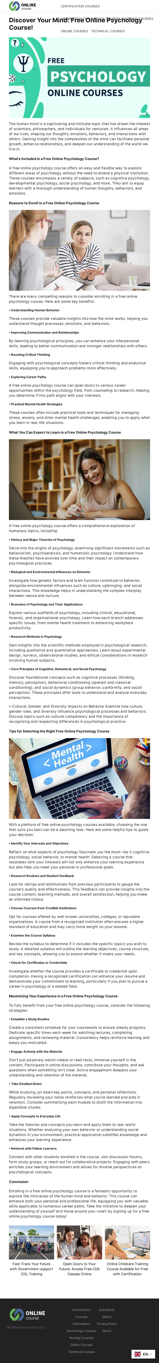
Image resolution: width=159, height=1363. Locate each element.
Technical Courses (108, 31)
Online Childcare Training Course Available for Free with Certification (127, 1269)
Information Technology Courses (90, 19)
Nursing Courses (138, 19)
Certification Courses (80, 6)
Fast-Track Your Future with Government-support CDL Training (31, 1269)
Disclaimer (107, 1310)
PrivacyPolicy (107, 1324)
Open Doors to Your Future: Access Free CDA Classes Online (79, 1269)
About (106, 1331)
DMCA (107, 1317)
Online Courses (74, 31)
